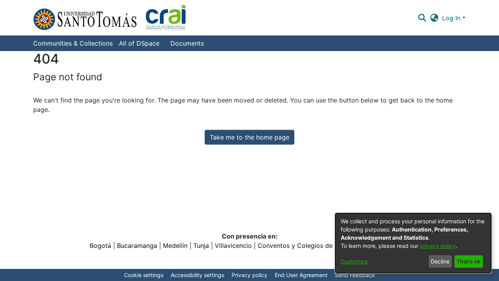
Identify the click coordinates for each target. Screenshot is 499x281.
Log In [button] (452, 18)
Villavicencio (233, 245)
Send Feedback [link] (355, 275)
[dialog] (413, 243)
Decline (440, 261)
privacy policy (438, 245)
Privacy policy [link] (249, 275)
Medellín (175, 245)
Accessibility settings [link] (197, 275)
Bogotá (100, 245)
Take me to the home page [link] (249, 137)
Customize (354, 261)
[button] (109, 17)
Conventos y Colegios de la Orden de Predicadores (334, 245)
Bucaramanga (137, 245)
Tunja (201, 245)
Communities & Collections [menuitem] (73, 43)
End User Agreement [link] (301, 275)
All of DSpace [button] (139, 43)
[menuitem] (141, 43)
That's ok (469, 261)
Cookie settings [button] (143, 275)
